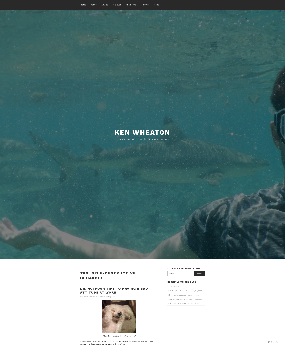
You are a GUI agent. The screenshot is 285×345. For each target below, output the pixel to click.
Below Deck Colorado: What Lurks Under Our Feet (185, 299)
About (94, 5)
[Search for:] (186, 273)
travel (146, 5)
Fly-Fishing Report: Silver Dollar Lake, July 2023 (184, 291)
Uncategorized (110, 296)
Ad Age (105, 5)
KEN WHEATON (142, 132)
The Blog (117, 5)
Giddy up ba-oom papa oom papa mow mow (183, 295)
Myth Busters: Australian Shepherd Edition (183, 303)
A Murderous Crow (174, 287)
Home (83, 5)
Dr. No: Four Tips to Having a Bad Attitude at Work (114, 290)
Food (156, 5)
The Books (131, 5)
